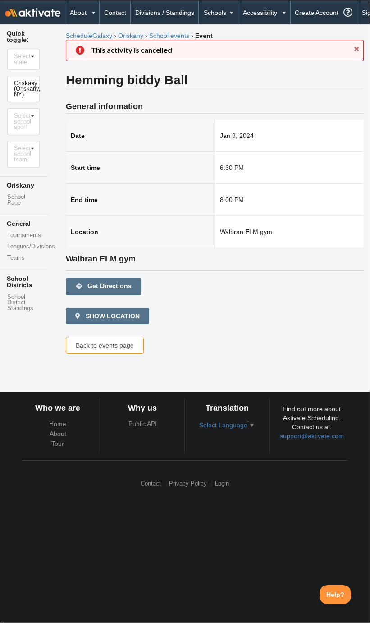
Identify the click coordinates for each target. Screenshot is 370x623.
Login (222, 483)
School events (169, 35)
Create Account (316, 12)
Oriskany (130, 35)
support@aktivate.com (312, 436)
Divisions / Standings (164, 12)
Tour (57, 443)
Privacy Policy (188, 483)
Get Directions (103, 286)
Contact (115, 12)
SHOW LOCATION (112, 316)
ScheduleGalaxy (89, 35)
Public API (142, 423)
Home (57, 423)
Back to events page (105, 345)
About (58, 433)
